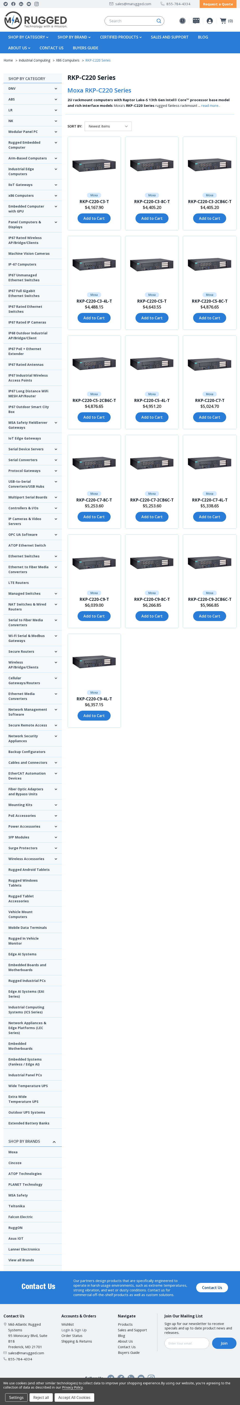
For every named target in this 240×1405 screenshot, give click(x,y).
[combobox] (134, 21)
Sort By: (75, 126)
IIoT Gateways (20, 184)
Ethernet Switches (24, 556)
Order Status (71, 1335)
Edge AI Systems (22, 954)
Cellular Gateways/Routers (24, 680)
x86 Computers (21, 195)
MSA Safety (18, 1195)
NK (10, 121)
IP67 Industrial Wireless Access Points (28, 377)
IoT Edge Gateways (24, 438)
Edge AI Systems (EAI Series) (26, 994)
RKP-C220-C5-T (152, 301)
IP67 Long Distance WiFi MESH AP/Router (28, 393)
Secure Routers (21, 651)
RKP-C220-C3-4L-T (94, 301)
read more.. (210, 105)
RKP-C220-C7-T (210, 400)
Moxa (13, 1152)
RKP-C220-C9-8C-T (152, 599)
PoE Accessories (22, 815)
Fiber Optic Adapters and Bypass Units (25, 791)
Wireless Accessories (26, 859)
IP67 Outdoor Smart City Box (28, 409)
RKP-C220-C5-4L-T (152, 400)
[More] (46, 37)
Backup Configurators (26, 751)
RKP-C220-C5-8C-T (210, 301)
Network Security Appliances (23, 738)
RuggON (15, 1227)
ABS (11, 99)
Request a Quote (218, 4)
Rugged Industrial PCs (27, 980)
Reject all (41, 1397)
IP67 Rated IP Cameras (27, 322)
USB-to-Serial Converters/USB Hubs (26, 484)
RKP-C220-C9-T (94, 599)
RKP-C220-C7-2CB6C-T (152, 500)
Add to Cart (94, 218)
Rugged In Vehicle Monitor (23, 941)
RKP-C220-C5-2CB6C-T (94, 400)
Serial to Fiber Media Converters (25, 622)
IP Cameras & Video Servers (24, 521)
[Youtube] (29, 4)
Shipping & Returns (76, 1341)
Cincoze (15, 1163)
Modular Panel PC (23, 131)
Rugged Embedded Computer (24, 145)
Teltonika (16, 1206)
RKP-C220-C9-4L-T (94, 699)
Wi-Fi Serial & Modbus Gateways (26, 638)
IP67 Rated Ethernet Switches (25, 309)
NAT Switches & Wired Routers (27, 606)
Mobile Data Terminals (27, 927)
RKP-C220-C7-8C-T (94, 500)
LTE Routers (18, 582)
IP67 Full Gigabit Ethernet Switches (24, 293)
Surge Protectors (23, 848)
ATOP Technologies (25, 1173)
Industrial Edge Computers (21, 171)
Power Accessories (24, 826)
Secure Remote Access (27, 725)
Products (125, 1324)
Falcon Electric (20, 1217)
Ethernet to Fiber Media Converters (28, 569)
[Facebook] (13, 4)
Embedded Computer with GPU (26, 208)
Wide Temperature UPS (28, 1086)
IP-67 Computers (22, 264)
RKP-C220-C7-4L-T (210, 500)
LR (10, 110)
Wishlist (67, 1324)
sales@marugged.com (133, 3)
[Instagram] (36, 4)
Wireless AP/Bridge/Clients (23, 664)
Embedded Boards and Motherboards (27, 967)
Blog (203, 37)
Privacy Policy (72, 1387)
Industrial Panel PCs (25, 1075)
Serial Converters (23, 460)
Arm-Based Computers (27, 158)
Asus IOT (15, 1238)
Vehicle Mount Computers (20, 914)
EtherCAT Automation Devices (27, 775)
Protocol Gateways (24, 470)
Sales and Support (170, 37)
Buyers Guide (85, 47)
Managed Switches (24, 593)
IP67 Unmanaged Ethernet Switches (24, 277)
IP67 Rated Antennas (26, 364)
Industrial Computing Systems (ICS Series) (26, 1009)
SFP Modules (18, 837)
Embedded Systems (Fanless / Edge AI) (25, 1061)
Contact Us (52, 47)
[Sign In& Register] (210, 21)
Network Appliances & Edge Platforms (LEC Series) (27, 1028)
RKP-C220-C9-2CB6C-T (210, 599)
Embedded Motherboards (20, 1046)
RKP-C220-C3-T (94, 201)
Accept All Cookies (74, 1397)
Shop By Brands (24, 1141)
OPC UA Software (23, 534)
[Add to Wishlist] (73, 143)
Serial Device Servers (26, 449)
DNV (11, 88)
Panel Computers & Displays (24, 224)
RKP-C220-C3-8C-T (152, 201)
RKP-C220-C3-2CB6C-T (210, 201)
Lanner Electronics (24, 1249)
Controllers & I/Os (23, 508)
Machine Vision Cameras (29, 253)
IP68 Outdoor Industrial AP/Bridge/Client (27, 335)
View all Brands (21, 1260)
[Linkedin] (21, 4)
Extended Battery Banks (28, 1123)
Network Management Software (27, 712)
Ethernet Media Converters (21, 696)
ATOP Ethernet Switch (27, 545)
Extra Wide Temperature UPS (23, 1099)
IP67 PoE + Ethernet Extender (24, 351)
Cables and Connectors (27, 762)
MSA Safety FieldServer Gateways (27, 425)
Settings (16, 1397)
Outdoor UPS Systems (26, 1112)
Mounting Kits (20, 805)
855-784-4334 (178, 3)
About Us (125, 1341)
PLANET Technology (25, 1184)
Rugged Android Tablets (29, 869)
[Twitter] (6, 4)
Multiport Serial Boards (27, 497)
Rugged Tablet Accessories (21, 898)
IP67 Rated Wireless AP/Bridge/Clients (25, 240)
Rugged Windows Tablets (23, 883)
